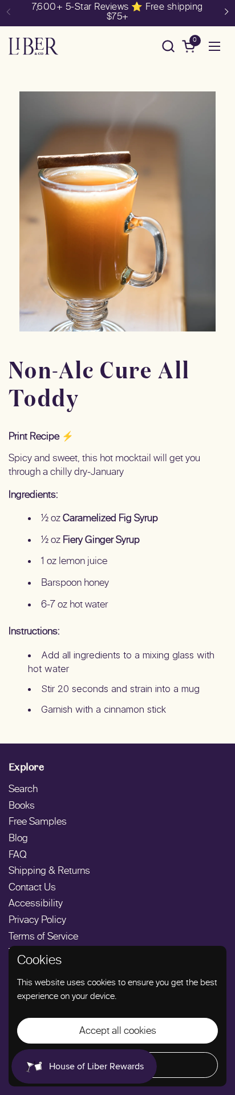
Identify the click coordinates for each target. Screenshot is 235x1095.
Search (23, 789)
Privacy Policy (37, 920)
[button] (168, 46)
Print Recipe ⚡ (41, 437)
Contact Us (32, 888)
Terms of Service (43, 937)
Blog (18, 839)
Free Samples (38, 822)
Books (22, 806)
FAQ (18, 855)
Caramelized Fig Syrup (110, 518)
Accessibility (36, 904)
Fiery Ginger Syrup (101, 540)
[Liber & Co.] (33, 46)
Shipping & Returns (49, 871)
